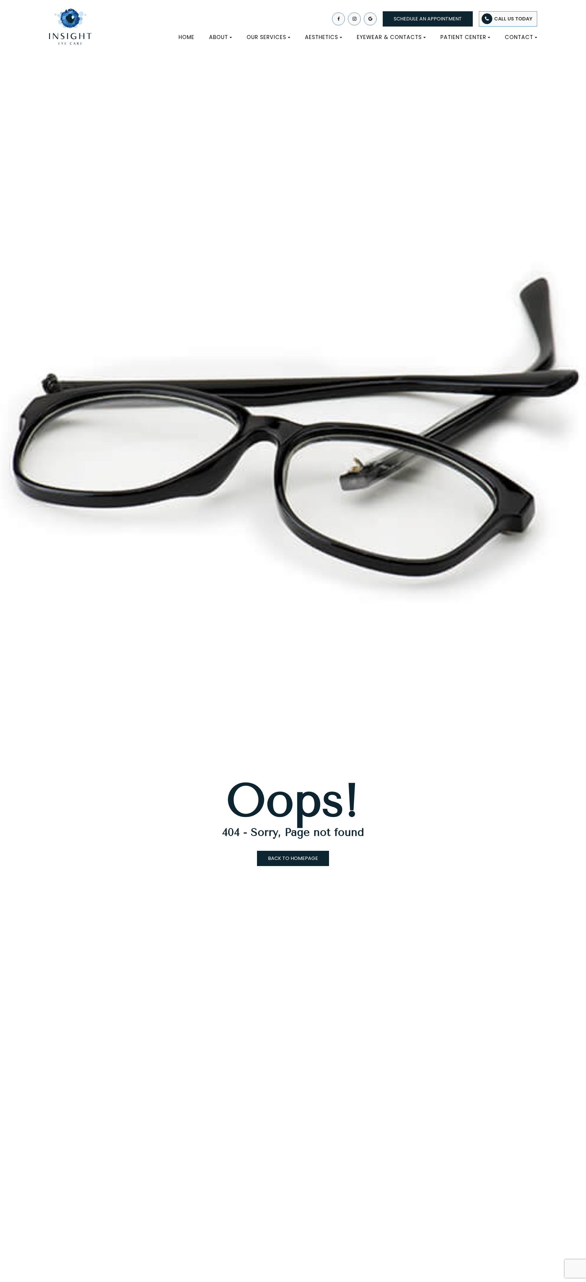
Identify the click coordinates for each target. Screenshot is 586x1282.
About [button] (218, 37)
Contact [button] (519, 37)
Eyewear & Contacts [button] (389, 37)
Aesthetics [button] (321, 37)
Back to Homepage (293, 858)
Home (186, 37)
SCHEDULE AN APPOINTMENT (428, 18)
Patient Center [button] (463, 37)
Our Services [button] (266, 37)
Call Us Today (513, 18)
